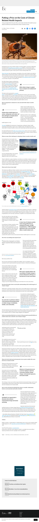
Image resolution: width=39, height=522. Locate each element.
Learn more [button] (4, 520)
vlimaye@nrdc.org (30, 414)
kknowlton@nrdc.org (23, 415)
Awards (21, 514)
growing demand (8, 83)
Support (32, 9)
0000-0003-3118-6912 (6, 415)
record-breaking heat (25, 171)
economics (11, 434)
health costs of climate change (19, 130)
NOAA (31, 342)
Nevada (30, 175)
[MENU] (36, 11)
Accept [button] (35, 519)
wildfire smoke (23, 305)
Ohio (22, 176)
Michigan (32, 173)
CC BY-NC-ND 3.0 (15, 427)
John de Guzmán (7, 255)
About (21, 512)
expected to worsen (13, 209)
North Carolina (10, 176)
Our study (4, 125)
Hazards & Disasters (21, 434)
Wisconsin (22, 177)
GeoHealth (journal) (16, 434)
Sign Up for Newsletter (30, 11)
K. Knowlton (12, 28)
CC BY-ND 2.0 (12, 255)
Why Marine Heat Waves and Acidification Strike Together (15, 484)
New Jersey (12, 175)
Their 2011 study (5, 73)
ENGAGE (21, 513)
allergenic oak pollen (31, 305)
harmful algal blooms (25, 306)
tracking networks (14, 352)
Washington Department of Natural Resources (29, 152)
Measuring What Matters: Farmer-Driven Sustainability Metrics (16, 489)
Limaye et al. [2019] (24, 206)
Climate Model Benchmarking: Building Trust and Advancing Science (17, 494)
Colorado (28, 172)
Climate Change (7, 434)
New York (18, 175)
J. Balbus (4, 28)
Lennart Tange (22, 63)
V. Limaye (7, 28)
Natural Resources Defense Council (15, 67)
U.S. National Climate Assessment (26, 407)
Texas (10, 177)
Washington (4, 173)
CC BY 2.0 (25, 63)
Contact (21, 516)
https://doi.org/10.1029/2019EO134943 (18, 423)
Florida (18, 173)
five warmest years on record (28, 77)
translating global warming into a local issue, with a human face (10, 89)
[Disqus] (19, 451)
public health (26, 434)
